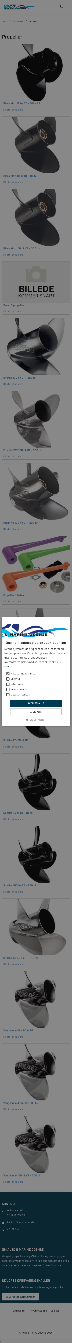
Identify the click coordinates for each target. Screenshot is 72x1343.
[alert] (36, 671)
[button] (36, 719)
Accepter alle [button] (36, 703)
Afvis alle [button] (36, 711)
